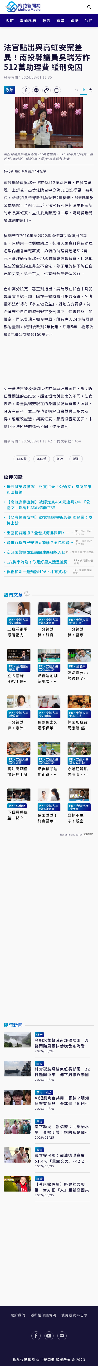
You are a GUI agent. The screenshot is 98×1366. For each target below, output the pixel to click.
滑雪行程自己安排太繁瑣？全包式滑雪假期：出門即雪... (40, 542)
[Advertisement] (49, 940)
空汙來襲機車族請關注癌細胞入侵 (36, 552)
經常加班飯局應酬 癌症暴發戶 (78, 725)
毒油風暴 (28, 20)
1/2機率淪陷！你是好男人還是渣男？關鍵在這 (39, 562)
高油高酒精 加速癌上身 (17, 771)
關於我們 (18, 1315)
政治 (46, 20)
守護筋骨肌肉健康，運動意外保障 (78, 771)
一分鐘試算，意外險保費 (17, 725)
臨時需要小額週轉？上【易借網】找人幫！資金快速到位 (78, 675)
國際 (74, 20)
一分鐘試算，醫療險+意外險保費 (78, 632)
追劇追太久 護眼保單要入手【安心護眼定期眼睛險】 (48, 725)
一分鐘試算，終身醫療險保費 (48, 632)
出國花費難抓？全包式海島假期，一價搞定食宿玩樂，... (40, 532)
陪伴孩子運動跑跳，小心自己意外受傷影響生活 (48, 771)
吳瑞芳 (42, 458)
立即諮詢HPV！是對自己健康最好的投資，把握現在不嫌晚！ (17, 678)
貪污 (59, 458)
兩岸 (60, 20)
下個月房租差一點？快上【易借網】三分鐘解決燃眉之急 (18, 815)
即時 (10, 20)
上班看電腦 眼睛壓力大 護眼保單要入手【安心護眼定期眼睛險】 (17, 632)
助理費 (22, 458)
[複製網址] (46, 90)
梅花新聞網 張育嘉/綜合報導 (25, 171)
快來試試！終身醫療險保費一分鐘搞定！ (48, 818)
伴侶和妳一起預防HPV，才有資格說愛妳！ (38, 571)
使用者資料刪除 (74, 1315)
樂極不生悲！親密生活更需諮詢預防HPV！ (78, 818)
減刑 (76, 458)
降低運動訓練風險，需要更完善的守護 (48, 678)
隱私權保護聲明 (43, 1315)
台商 (88, 20)
